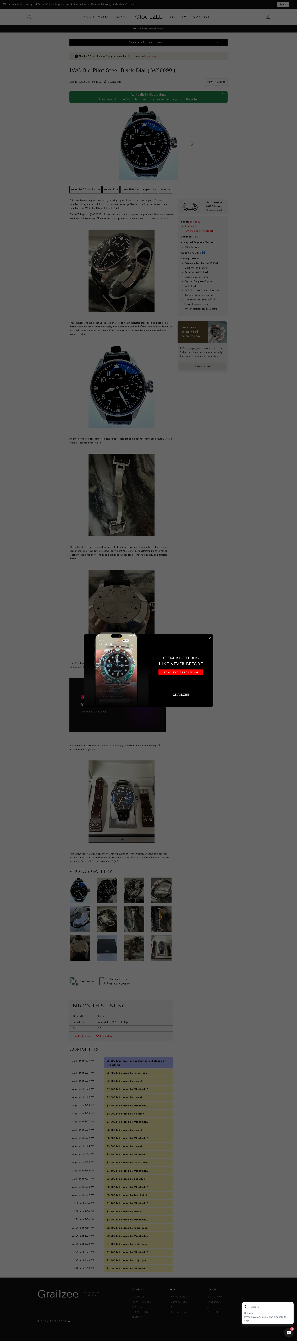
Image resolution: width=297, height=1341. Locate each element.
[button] (148, 670)
